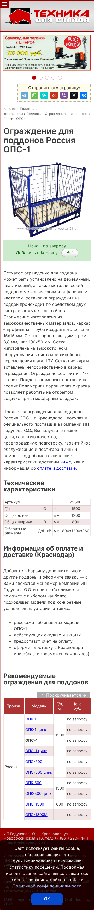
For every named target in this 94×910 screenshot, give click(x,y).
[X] (73, 95)
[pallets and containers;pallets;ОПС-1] (69, 253)
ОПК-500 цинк (38, 793)
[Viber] (64, 95)
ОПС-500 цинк (38, 772)
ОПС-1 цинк (36, 750)
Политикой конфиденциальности (47, 886)
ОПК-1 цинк (35, 729)
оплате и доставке (56, 468)
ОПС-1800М (36, 814)
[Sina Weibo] (54, 95)
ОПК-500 (33, 782)
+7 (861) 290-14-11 (71, 838)
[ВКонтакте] (83, 95)
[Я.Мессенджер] (44, 95)
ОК (47, 899)
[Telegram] (24, 95)
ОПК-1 (30, 719)
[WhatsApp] (34, 95)
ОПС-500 (33, 761)
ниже (65, 461)
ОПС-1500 (34, 804)
